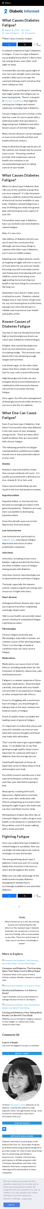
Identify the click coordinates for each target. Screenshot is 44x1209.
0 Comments (30, 33)
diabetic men (8, 539)
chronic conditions (14, 101)
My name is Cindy (17, 1105)
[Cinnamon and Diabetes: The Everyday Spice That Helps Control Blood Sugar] (22, 962)
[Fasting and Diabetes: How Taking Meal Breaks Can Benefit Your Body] (22, 1006)
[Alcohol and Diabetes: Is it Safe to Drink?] (21, 985)
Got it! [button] (11, 1205)
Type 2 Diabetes (12, 33)
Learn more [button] (27, 1199)
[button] (6, 3)
